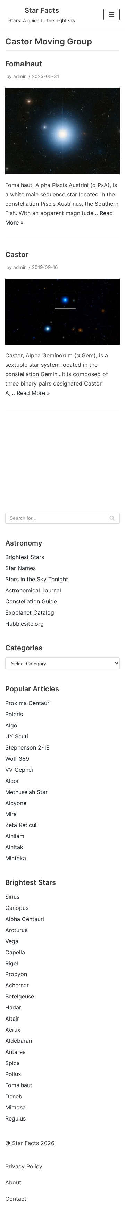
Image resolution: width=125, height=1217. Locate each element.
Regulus (15, 1118)
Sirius (12, 896)
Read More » (33, 392)
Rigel (11, 963)
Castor (16, 254)
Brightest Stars (24, 556)
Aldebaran (18, 1040)
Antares (15, 1051)
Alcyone (15, 803)
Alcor (12, 780)
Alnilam (14, 836)
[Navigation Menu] (111, 14)
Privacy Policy (23, 1166)
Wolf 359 (17, 758)
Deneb (13, 1096)
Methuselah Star (26, 791)
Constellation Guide (31, 601)
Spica (12, 1062)
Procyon (16, 974)
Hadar (13, 1007)
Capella (15, 952)
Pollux (13, 1074)
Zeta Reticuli (21, 824)
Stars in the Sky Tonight (36, 579)
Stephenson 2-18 (27, 747)
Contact (15, 1198)
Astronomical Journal (33, 590)
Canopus (16, 907)
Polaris (14, 714)
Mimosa (15, 1107)
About (13, 1182)
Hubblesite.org (24, 623)
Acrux (12, 1029)
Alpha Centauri (24, 918)
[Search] (112, 518)
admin (20, 76)
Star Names (20, 568)
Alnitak (14, 847)
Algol (12, 725)
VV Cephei (19, 769)
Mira (11, 814)
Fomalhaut (23, 63)
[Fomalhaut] (62, 172)
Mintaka (15, 858)
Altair (12, 1018)
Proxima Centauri (28, 703)
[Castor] (62, 342)
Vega (11, 941)
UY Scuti (16, 736)
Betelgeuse (19, 996)
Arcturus (16, 930)
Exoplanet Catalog (29, 612)
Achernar (17, 985)
